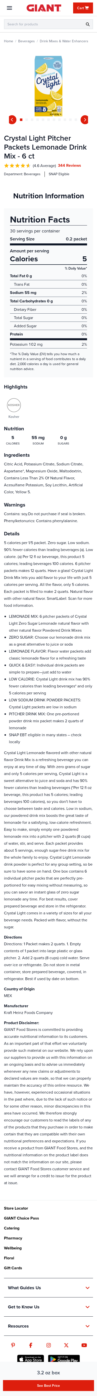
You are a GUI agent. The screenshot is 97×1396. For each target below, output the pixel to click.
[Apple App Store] (30, 1359)
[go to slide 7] (54, 119)
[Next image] (85, 120)
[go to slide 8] (59, 119)
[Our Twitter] (66, 1345)
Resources (18, 1326)
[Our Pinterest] (13, 1345)
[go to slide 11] (76, 119)
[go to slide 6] (48, 119)
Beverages (26, 41)
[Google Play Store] (64, 1359)
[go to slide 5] (43, 119)
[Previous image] (12, 120)
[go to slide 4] (37, 119)
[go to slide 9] (65, 119)
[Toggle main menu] (9, 7)
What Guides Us (24, 1287)
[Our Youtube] (84, 1345)
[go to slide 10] (70, 119)
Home (8, 41)
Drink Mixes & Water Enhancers (64, 41)
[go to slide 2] (26, 119)
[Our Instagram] (49, 1345)
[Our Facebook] (31, 1345)
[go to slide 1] (21, 119)
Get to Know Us (24, 1307)
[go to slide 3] (32, 119)
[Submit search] (88, 24)
